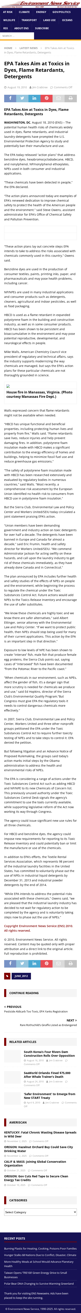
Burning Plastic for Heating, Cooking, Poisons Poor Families (40, 1248)
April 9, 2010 (33, 1102)
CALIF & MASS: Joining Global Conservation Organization (35, 1163)
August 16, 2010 (35, 1060)
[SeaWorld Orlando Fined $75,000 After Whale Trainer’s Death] (12, 1077)
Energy (41, 12)
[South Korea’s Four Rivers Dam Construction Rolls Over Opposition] (12, 1056)
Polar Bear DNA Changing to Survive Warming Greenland (39, 1283)
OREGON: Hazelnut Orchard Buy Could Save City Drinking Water (38, 1149)
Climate (24, 12)
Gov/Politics (62, 12)
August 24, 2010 (35, 1081)
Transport (29, 20)
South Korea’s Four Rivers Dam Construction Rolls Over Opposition (49, 1054)
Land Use (49, 20)
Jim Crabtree (40, 87)
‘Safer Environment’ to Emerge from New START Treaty (49, 1096)
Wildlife (9, 20)
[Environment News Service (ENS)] (40, 5)
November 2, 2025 (17, 1141)
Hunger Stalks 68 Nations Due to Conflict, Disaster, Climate (40, 1255)
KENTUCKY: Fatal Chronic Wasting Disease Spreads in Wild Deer (40, 1134)
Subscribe (42, 28)
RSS (5, 28)
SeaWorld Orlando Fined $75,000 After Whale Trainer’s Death (47, 1075)
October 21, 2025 (16, 1170)
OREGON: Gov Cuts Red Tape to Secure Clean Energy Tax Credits (36, 1178)
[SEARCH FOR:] (17, 36)
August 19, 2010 (17, 87)
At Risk (7, 12)
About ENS (21, 28)
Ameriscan (18, 1122)
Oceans (67, 20)
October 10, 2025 (16, 1185)
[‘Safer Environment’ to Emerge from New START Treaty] (12, 1098)
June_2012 (21, 976)
